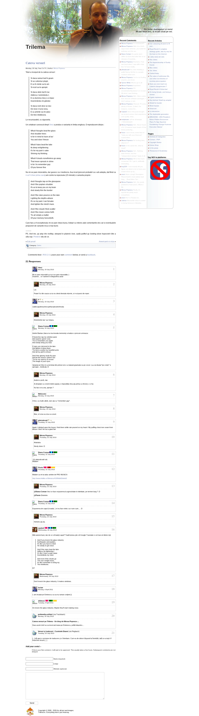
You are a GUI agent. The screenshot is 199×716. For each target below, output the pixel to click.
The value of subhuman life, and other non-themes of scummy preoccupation (160, 78)
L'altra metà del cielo (157, 57)
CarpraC (124, 112)
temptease (125, 119)
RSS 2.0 (46, 255)
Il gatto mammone (156, 97)
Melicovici (42, 394)
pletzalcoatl (125, 69)
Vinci (51, 125)
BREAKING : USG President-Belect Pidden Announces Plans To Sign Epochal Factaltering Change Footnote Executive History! (160, 122)
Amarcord (153, 108)
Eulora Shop (154, 145)
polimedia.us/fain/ (45, 614)
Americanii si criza (106, 241)
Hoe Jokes (153, 59)
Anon (123, 132)
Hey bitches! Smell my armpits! (160, 100)
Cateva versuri (35, 63)
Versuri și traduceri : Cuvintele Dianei (53, 631)
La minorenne (155, 111)
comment (68, 255)
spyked (41, 528)
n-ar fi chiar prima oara (35, 175)
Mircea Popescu (59, 68)
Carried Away (154, 73)
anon (123, 174)
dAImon (41, 601)
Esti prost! (31, 241)
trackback (91, 255)
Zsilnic (39, 245)
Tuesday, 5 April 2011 (45, 603)
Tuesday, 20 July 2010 (46, 633)
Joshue (124, 200)
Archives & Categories (157, 137)
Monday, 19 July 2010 (46, 269)
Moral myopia (154, 106)
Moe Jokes (153, 68)
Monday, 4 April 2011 (45, 589)
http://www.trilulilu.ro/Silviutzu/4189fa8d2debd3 (49, 478)
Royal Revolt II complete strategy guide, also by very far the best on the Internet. (161, 51)
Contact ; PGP (155, 139)
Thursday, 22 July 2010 (46, 422)
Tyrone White (126, 83)
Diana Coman (43, 326)
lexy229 (124, 166)
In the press (154, 148)
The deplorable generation (159, 114)
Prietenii (36, 237)
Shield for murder (156, 103)
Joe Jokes (153, 70)
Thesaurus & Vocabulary (158, 151)
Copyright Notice (155, 142)
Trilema (35, 47)
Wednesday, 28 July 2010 (47, 530)
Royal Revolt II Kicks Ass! (159, 89)
